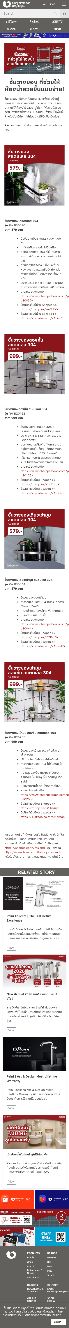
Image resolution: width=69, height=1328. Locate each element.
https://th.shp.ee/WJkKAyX (40, 808)
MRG (49, 1271)
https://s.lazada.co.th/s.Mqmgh (43, 817)
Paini (49, 1266)
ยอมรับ (58, 1322)
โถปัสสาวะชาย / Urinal (34, 1272)
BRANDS (52, 1253)
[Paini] (11, 21)
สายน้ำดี (31, 1266)
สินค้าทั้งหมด (33, 1277)
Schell (50, 1275)
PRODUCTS (33, 1253)
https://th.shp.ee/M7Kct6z (39, 637)
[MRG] (11, 29)
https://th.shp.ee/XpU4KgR (40, 484)
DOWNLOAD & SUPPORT (35, 1290)
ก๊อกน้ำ (30, 1257)
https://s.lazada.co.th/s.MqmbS (43, 646)
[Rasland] (34, 21)
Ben (49, 1262)
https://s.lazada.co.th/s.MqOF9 (42, 493)
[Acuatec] (57, 21)
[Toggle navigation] (63, 4)
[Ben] (57, 29)
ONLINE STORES (31, 1300)
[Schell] (34, 29)
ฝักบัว (30, 1262)
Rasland (51, 1257)
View (11, 948)
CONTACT (52, 1285)
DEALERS (32, 1285)
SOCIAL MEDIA (51, 1300)
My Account (64, 13)
